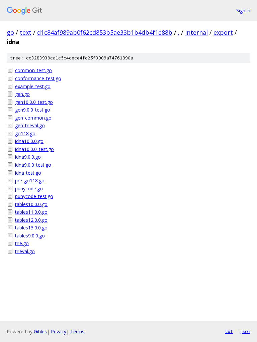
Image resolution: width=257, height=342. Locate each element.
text (25, 32)
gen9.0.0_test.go (32, 110)
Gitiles (40, 331)
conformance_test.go (38, 78)
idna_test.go (28, 173)
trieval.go (25, 251)
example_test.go (33, 86)
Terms (77, 331)
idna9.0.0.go (28, 157)
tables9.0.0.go (30, 235)
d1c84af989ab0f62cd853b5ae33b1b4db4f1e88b (104, 32)
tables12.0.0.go (31, 220)
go (10, 32)
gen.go (22, 94)
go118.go (25, 133)
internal (196, 32)
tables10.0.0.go (31, 204)
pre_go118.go (30, 180)
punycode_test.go (34, 196)
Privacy (58, 331)
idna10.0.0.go (29, 141)
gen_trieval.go (30, 125)
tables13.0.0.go (31, 227)
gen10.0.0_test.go (34, 102)
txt (229, 331)
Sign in (243, 10)
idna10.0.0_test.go (34, 149)
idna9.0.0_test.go (33, 165)
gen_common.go (33, 118)
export (223, 32)
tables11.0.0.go (31, 212)
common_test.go (33, 70)
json (245, 331)
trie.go (22, 243)
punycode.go (29, 188)
